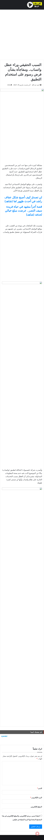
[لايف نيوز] (34, 5)
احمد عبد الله (36, 85)
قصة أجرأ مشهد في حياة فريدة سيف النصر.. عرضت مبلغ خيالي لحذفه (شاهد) (23, 210)
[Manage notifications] (37, 834)
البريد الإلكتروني (36, 797)
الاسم (39, 788)
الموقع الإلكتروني (36, 807)
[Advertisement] (22, 34)
